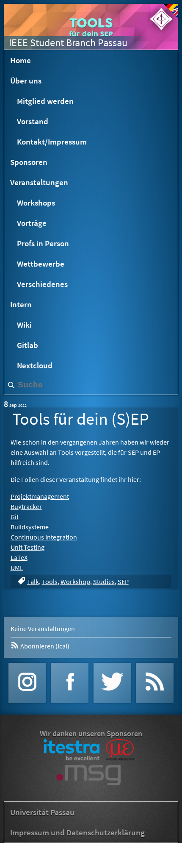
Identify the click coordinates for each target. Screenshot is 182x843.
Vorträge (32, 223)
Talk (33, 581)
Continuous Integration (44, 537)
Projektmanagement (40, 496)
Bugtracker (26, 506)
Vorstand (32, 121)
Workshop (75, 581)
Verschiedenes (42, 284)
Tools (50, 581)
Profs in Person (43, 243)
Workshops (36, 203)
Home (20, 60)
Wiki (24, 325)
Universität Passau (42, 812)
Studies (104, 581)
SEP (123, 581)
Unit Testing (27, 547)
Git (15, 516)
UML (17, 567)
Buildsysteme (30, 527)
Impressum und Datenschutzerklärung (77, 832)
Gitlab (27, 345)
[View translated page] (170, 11)
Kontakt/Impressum (52, 141)
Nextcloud (34, 365)
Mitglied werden (45, 101)
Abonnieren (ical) (44, 646)
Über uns (25, 80)
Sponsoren (28, 162)
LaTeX (19, 557)
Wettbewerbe (40, 264)
